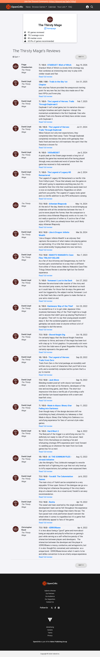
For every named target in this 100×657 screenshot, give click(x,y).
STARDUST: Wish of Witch (59, 65)
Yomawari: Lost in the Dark (59, 280)
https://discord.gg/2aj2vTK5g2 (62, 1)
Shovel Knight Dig (57, 334)
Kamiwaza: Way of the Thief (60, 306)
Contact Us (50, 602)
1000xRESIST (53, 152)
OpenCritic (37, 642)
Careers (50, 630)
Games (38, 7)
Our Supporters (50, 599)
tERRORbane (54, 527)
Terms (50, 633)
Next (80, 57)
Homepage (51, 28)
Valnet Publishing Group (58, 642)
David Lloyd (26, 81)
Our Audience (50, 596)
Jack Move (54, 380)
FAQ (70, 7)
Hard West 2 (53, 431)
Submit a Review (50, 591)
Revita (52, 502)
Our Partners (50, 593)
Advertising (50, 627)
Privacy (50, 635)
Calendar (52, 7)
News (28, 7)
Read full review (45, 76)
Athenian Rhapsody (58, 204)
